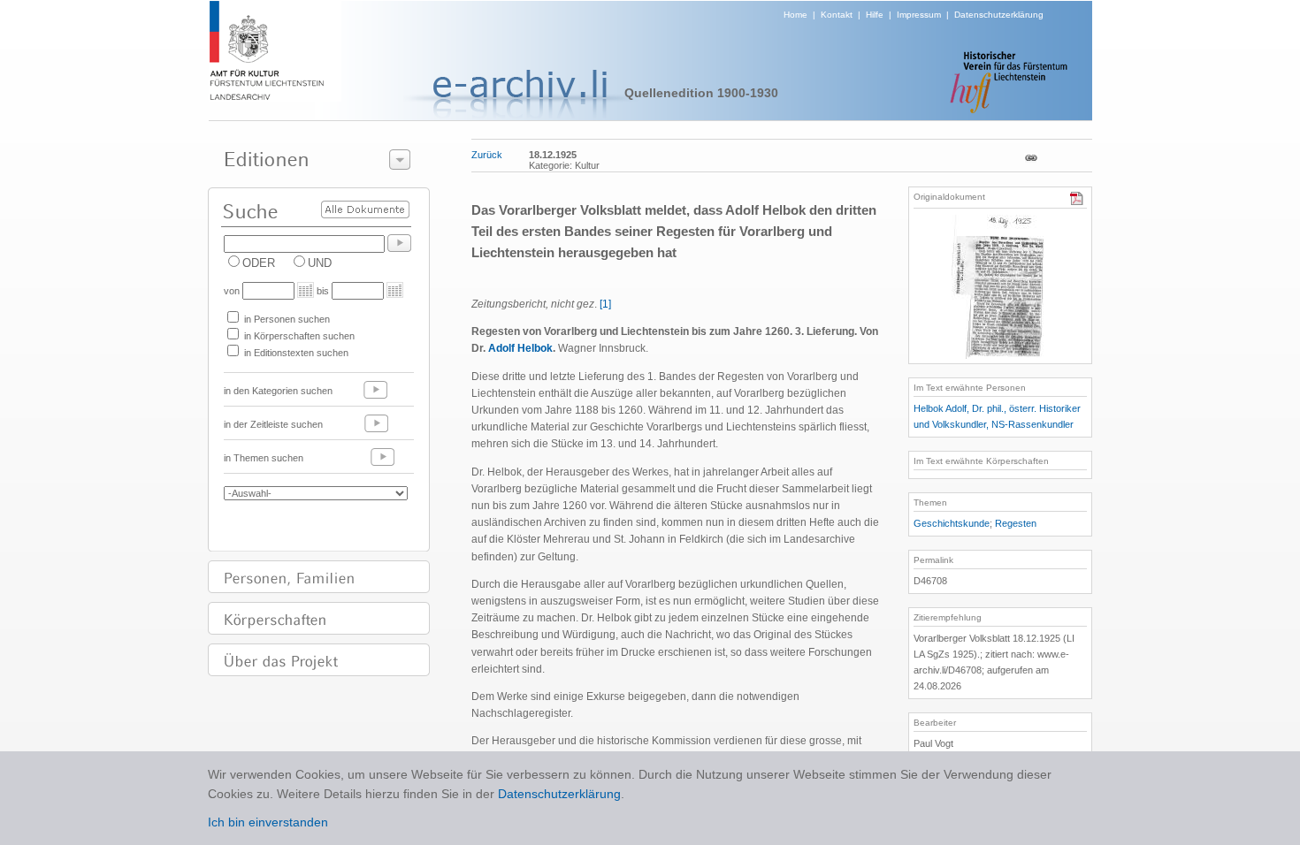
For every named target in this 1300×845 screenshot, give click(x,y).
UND (320, 263)
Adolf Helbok (520, 348)
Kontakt (837, 14)
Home (795, 14)
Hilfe (874, 14)
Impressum (919, 14)
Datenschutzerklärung (999, 14)
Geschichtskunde (952, 523)
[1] (605, 304)
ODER (258, 263)
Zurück (486, 154)
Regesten (1015, 523)
